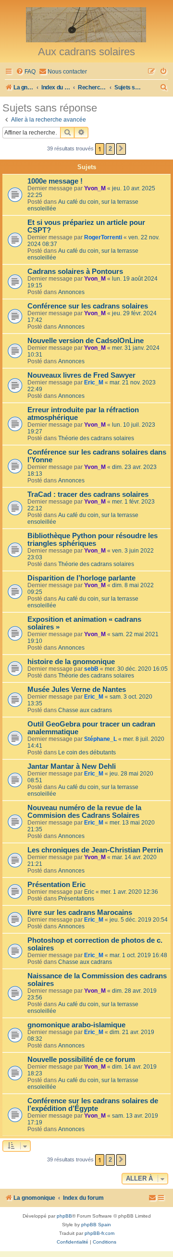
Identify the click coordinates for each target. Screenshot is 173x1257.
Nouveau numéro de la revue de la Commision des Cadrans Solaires (84, 811)
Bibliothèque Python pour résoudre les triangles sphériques (92, 539)
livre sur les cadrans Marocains (79, 912)
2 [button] (110, 148)
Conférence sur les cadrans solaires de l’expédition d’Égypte (92, 1104)
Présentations (76, 898)
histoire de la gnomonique (71, 661)
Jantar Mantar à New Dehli (71, 766)
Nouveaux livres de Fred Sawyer (81, 375)
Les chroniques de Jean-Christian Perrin (95, 850)
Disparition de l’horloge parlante (81, 578)
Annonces (71, 292)
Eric (89, 891)
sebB (91, 668)
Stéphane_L (100, 739)
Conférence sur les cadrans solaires (87, 306)
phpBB (64, 1216)
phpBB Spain (96, 1224)
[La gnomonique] (86, 24)
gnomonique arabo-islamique (76, 1025)
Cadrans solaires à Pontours (75, 271)
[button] (121, 149)
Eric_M (93, 382)
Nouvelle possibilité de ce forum (81, 1059)
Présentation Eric (56, 884)
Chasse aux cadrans (85, 710)
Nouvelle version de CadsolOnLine (85, 341)
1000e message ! (55, 181)
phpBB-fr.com (99, 1233)
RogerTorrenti (103, 237)
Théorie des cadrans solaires (96, 438)
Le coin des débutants (87, 752)
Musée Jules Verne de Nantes (76, 689)
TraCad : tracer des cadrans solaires (87, 494)
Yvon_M (95, 188)
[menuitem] (26, 71)
